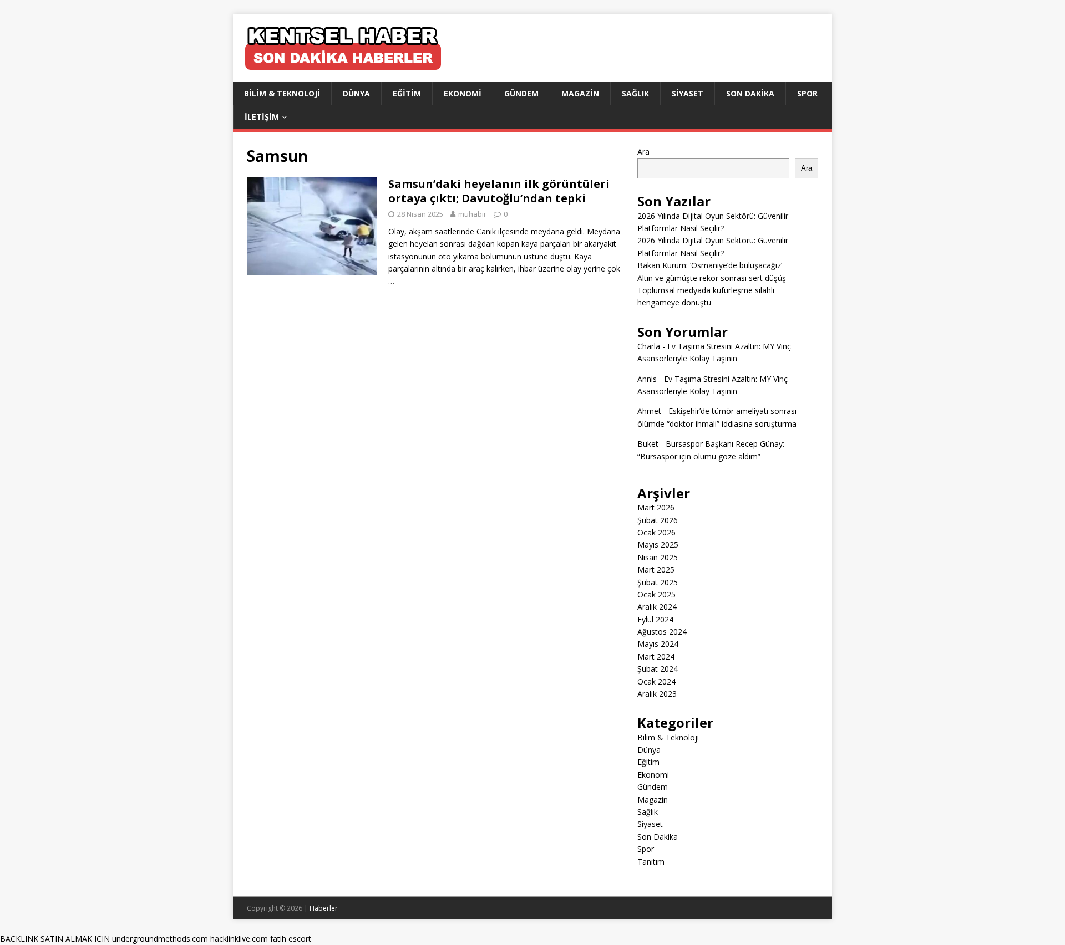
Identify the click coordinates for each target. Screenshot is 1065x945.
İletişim (262, 116)
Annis (647, 379)
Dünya (356, 93)
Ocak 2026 (656, 532)
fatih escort (290, 938)
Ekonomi (462, 93)
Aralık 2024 (657, 606)
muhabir (472, 214)
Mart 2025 (655, 569)
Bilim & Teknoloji (282, 93)
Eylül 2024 (655, 619)
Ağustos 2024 (662, 631)
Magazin (580, 93)
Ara (643, 151)
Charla (648, 346)
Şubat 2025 (657, 582)
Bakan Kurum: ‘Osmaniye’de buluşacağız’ (709, 265)
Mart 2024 (655, 656)
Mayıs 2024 (657, 643)
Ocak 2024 (656, 681)
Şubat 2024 (657, 668)
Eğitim (407, 93)
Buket (647, 443)
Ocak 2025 (656, 594)
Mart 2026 (655, 507)
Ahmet (649, 411)
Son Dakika (750, 93)
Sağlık (635, 93)
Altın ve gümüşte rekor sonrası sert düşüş (711, 278)
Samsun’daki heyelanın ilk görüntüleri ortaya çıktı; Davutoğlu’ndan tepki (499, 191)
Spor (807, 93)
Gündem (521, 93)
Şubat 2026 (657, 520)
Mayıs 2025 (657, 544)
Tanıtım (651, 861)
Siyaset (687, 93)
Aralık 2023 (657, 693)
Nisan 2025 (657, 557)
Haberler (324, 908)
